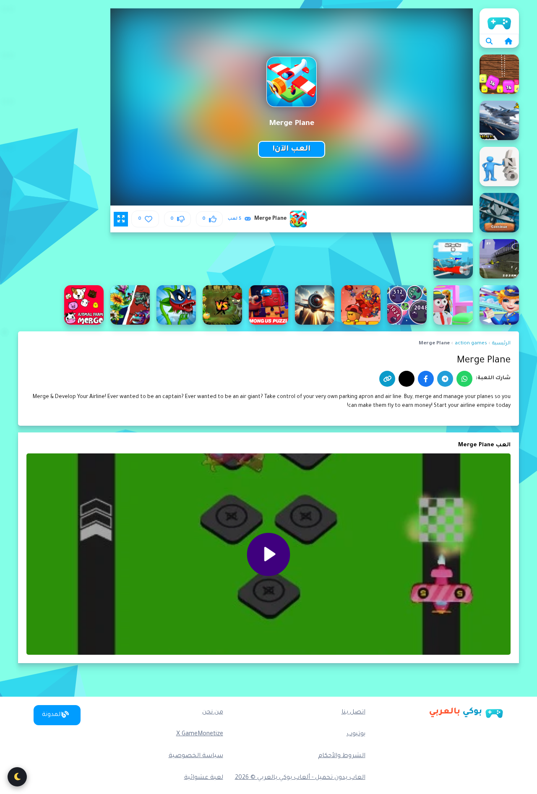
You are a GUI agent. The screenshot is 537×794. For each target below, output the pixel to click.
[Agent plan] (499, 166)
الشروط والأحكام (341, 756)
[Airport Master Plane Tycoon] (453, 305)
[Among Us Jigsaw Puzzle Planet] (268, 305)
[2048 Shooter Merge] (499, 74)
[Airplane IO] (499, 212)
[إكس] (406, 379)
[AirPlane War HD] (453, 259)
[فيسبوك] (426, 379)
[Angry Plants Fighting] (176, 305)
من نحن (212, 712)
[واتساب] (464, 379)
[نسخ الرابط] (387, 379)
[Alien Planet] (361, 305)
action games (471, 343)
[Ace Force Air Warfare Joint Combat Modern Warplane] (499, 120)
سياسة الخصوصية (196, 756)
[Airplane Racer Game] (499, 259)
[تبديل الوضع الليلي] (17, 776)
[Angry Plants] (222, 305)
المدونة (52, 715)
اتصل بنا (353, 712)
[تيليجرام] (445, 379)
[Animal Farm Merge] (84, 305)
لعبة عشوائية (203, 778)
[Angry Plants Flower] (130, 305)
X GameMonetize (199, 734)
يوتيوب (356, 734)
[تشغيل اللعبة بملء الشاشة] (121, 219)
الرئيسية (499, 21)
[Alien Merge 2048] (407, 305)
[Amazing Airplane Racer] (314, 305)
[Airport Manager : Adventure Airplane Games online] (499, 305)
